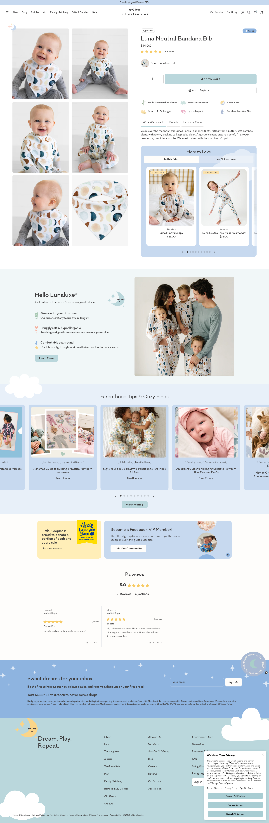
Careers (152, 766)
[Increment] (160, 79)
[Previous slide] (115, 495)
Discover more (50, 548)
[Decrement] (144, 79)
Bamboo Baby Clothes (116, 788)
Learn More (46, 358)
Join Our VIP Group (158, 751)
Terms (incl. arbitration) (206, 704)
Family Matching (113, 781)
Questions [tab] (142, 594)
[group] (171, 206)
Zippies (108, 758)
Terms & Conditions (21, 815)
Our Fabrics (216, 12)
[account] (242, 12)
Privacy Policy (225, 704)
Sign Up (233, 682)
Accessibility (155, 788)
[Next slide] (214, 252)
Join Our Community (128, 548)
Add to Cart (210, 79)
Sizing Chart (198, 766)
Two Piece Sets (112, 766)
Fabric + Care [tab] (192, 122)
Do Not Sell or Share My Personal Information (67, 815)
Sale (94, 12)
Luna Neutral (167, 63)
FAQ (194, 758)
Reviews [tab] (124, 594)
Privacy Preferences (98, 815)
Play (106, 773)
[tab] (171, 159)
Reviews (152, 773)
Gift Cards (110, 796)
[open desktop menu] (7, 12)
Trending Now (112, 751)
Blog (150, 758)
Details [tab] (173, 122)
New (106, 743)
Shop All (108, 803)
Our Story (232, 12)
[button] (40, 63)
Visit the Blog (134, 504)
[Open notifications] (255, 12)
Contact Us (198, 743)
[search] (249, 12)
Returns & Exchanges (203, 751)
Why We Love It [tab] (153, 122)
